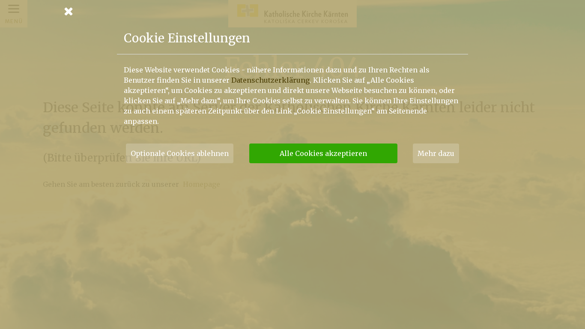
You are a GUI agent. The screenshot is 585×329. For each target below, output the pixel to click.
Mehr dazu (436, 153)
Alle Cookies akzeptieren (323, 153)
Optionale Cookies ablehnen (180, 153)
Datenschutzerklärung (270, 80)
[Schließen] (292, 11)
